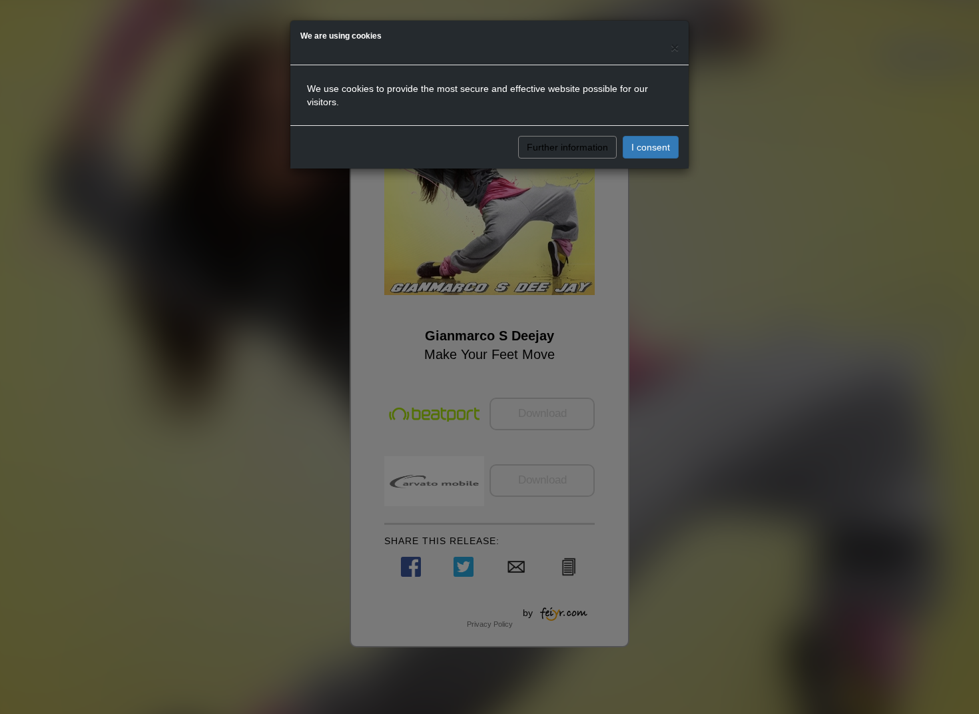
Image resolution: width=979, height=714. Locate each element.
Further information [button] (567, 147)
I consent (650, 147)
